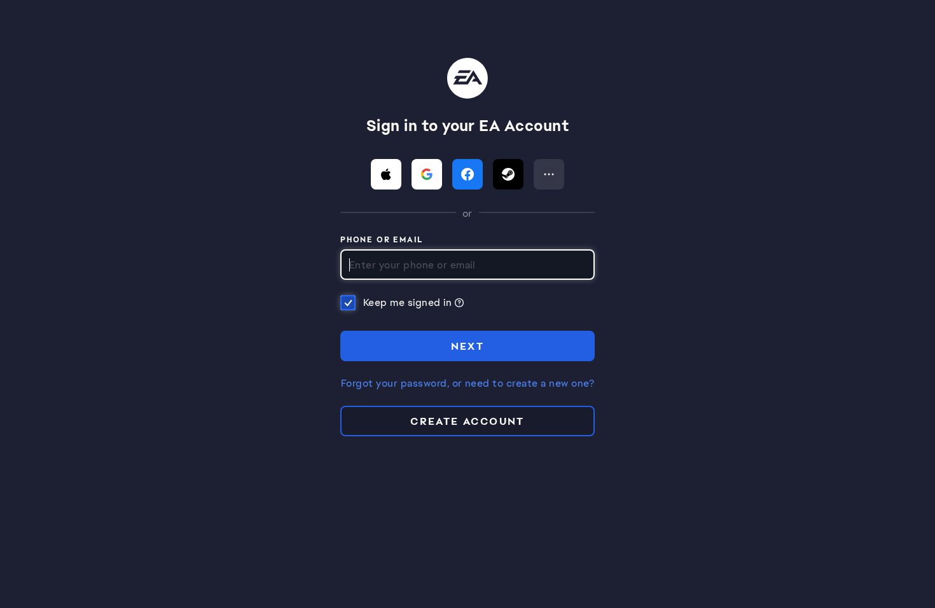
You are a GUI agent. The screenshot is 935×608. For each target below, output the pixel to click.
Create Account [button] (467, 421)
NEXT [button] (468, 346)
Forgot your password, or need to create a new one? (467, 383)
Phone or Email (382, 240)
